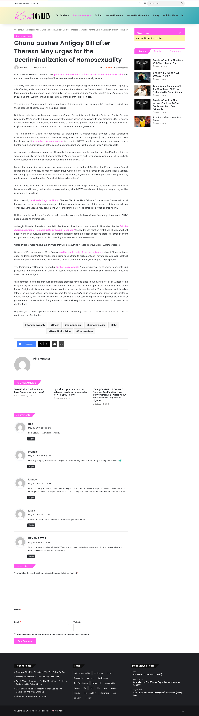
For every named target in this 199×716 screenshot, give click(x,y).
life (98, 688)
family (110, 673)
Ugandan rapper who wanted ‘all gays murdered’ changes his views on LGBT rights (70, 392)
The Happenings (81, 15)
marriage (114, 688)
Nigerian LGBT (90, 693)
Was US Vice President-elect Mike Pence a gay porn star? (29, 391)
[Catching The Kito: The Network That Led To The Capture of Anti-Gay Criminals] (142, 104)
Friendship (78, 678)
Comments (175, 51)
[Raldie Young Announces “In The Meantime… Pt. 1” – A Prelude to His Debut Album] (142, 90)
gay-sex (90, 678)
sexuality (77, 698)
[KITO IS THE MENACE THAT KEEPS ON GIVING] (142, 77)
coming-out (98, 673)
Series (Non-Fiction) (137, 15)
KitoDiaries (60, 711)
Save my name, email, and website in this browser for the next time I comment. (53, 634)
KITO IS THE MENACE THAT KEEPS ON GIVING (166, 75)
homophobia (74, 325)
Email (17, 622)
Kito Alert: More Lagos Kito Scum (31, 696)
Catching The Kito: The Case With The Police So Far (168, 62)
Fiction (98, 15)
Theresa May (85, 331)
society (88, 698)
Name (17, 610)
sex (114, 693)
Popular (158, 51)
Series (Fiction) (113, 15)
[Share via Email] (54, 344)
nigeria (77, 693)
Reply (31, 438)
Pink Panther (25, 68)
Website (77, 622)
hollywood (96, 683)
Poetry (156, 15)
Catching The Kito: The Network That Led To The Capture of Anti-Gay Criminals (166, 105)
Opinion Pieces (170, 15)
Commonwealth (36, 325)
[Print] (61, 344)
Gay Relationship (81, 683)
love (105, 688)
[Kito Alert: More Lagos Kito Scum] (142, 121)
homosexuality (96, 325)
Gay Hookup (102, 678)
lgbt (114, 325)
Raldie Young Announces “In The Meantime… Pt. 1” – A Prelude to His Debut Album (167, 89)
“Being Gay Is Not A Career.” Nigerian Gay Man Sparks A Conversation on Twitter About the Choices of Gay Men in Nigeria (109, 395)
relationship (104, 693)
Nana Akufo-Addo (60, 331)
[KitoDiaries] (33, 15)
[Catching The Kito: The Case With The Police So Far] (142, 64)
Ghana (55, 325)
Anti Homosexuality (82, 673)
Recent (142, 51)
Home (19, 30)
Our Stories (61, 15)
